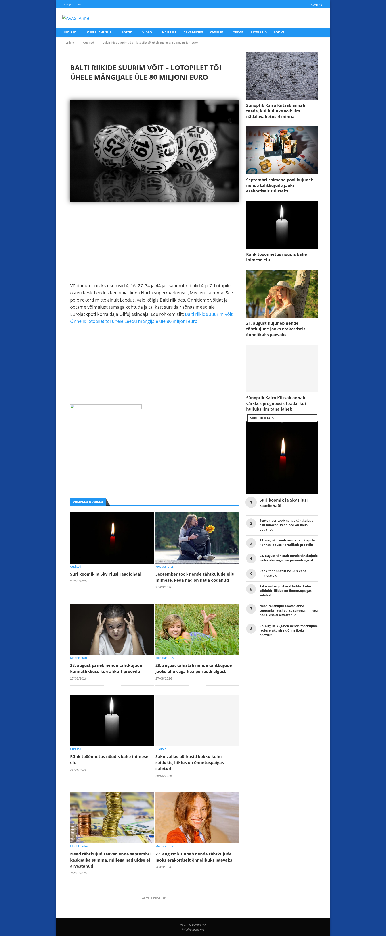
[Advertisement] (154, 251)
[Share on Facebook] (110, 589)
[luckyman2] (106, 408)
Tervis (238, 32)
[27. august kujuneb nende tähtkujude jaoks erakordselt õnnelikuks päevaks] (197, 817)
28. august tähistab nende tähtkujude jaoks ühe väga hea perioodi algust (289, 558)
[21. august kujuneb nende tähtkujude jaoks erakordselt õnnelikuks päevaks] (282, 294)
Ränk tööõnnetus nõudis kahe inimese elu (276, 257)
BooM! (278, 32)
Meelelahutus (98, 32)
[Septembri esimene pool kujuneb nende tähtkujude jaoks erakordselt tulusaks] (282, 150)
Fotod (127, 32)
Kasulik (216, 32)
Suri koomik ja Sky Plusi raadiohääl (105, 574)
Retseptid (258, 32)
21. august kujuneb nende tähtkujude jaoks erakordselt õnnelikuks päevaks (275, 328)
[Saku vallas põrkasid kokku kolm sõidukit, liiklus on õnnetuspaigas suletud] (197, 720)
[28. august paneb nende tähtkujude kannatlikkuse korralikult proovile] (112, 629)
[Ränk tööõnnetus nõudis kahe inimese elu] (112, 720)
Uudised (69, 32)
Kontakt (317, 5)
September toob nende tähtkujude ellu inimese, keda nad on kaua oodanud (286, 524)
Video (147, 32)
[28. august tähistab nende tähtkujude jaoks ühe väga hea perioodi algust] (197, 629)
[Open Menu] (319, 18)
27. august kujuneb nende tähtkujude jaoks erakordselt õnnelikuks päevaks (289, 630)
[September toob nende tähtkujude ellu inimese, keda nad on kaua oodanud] (197, 537)
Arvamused (193, 32)
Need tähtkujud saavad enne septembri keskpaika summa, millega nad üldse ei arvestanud (110, 860)
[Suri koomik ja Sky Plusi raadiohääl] (112, 537)
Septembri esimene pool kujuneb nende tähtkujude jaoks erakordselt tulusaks (279, 185)
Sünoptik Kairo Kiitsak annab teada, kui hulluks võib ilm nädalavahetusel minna (275, 111)
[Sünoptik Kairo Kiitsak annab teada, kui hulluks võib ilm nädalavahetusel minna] (282, 76)
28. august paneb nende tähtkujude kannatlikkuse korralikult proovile (287, 542)
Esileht (70, 43)
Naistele (169, 32)
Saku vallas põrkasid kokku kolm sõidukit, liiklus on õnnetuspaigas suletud (189, 762)
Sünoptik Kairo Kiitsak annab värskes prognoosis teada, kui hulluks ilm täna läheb (276, 403)
